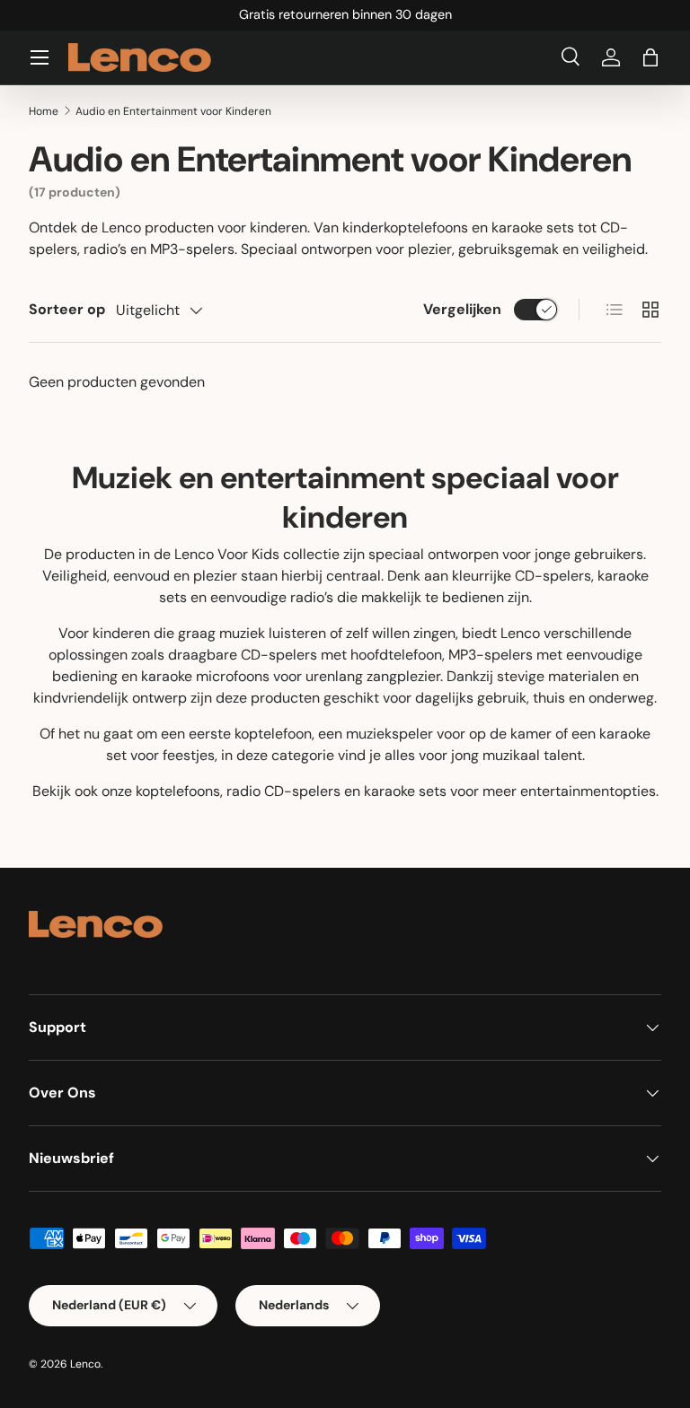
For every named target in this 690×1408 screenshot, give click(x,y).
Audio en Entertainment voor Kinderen (173, 111)
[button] (650, 57)
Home (43, 111)
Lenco (85, 1364)
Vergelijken (462, 309)
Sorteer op (67, 309)
